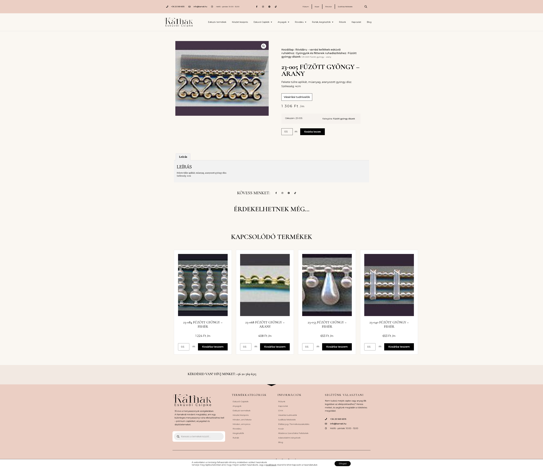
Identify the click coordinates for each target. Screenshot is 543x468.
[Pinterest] (269, 6)
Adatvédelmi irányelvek (289, 437)
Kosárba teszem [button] (213, 346)
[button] (263, 46)
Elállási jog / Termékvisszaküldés (293, 424)
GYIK (280, 410)
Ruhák (236, 437)
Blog (369, 22)
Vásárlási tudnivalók (287, 415)
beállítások (271, 465)
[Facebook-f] (257, 6)
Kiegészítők (238, 433)
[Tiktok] (276, 6)
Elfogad (342, 463)
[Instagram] (263, 6)
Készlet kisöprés (240, 22)
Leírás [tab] (183, 156)
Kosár (317, 7)
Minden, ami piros (241, 424)
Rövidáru (299, 22)
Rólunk (342, 22)
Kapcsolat (356, 22)
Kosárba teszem (312, 131)
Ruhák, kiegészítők (321, 22)
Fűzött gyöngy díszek (344, 118)
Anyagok (282, 22)
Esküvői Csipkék (261, 22)
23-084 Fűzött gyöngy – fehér (202, 324)
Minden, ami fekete (242, 419)
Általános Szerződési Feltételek (293, 433)
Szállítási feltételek (345, 7)
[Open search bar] (365, 6)
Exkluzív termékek (217, 22)
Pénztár (328, 7)
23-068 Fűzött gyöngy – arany (265, 324)
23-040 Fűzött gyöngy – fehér (389, 324)
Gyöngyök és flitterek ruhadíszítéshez (321, 53)
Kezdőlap (287, 49)
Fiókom (306, 7)
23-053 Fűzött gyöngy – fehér (327, 324)
